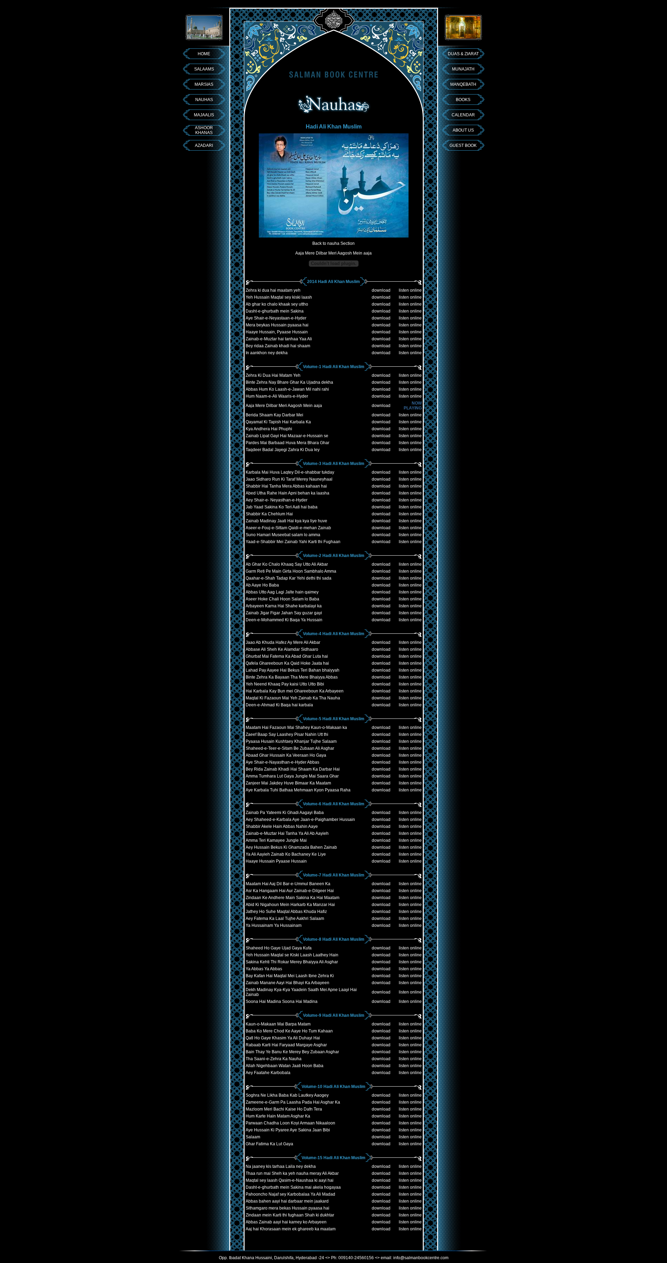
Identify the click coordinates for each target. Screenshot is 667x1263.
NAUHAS (204, 99)
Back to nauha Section (333, 243)
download (381, 290)
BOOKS (463, 99)
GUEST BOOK (463, 145)
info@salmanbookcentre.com (420, 1257)
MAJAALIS (204, 115)
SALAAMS (204, 69)
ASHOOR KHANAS (204, 130)
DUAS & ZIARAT (463, 53)
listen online (410, 290)
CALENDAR (463, 115)
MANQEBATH (463, 84)
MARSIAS (204, 84)
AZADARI (204, 145)
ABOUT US (463, 130)
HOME (204, 53)
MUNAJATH (463, 69)
